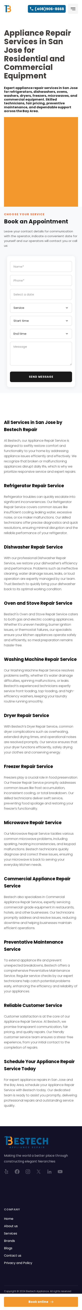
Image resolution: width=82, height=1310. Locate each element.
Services (10, 1233)
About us (11, 1226)
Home (8, 1218)
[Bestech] (7, 9)
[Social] (27, 1171)
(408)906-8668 (49, 8)
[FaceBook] (17, 1171)
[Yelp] (6, 1171)
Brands (9, 1241)
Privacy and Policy (18, 1263)
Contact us (12, 1255)
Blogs (8, 1248)
